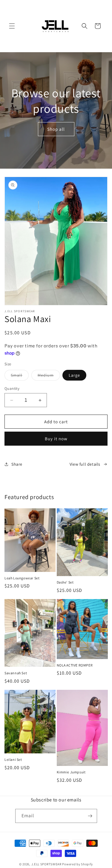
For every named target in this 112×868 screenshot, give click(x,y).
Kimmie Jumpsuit (71, 772)
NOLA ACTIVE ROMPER (75, 665)
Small (20, 376)
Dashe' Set (65, 582)
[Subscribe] (90, 816)
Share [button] (16, 464)
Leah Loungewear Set (21, 578)
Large (74, 375)
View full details (85, 464)
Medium (49, 376)
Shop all (56, 129)
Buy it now (56, 438)
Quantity (11, 388)
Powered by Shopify (77, 864)
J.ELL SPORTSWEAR (46, 864)
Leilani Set (13, 759)
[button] (12, 26)
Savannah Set (15, 673)
